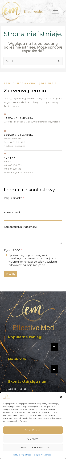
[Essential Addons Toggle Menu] (54, 347)
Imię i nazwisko (14, 198)
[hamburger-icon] (55, 11)
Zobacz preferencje (33, 447)
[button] (61, 396)
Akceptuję (33, 429)
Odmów (33, 438)
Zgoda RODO (13, 250)
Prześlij (10, 274)
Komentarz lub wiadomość (20, 226)
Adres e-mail (12, 212)
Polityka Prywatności (22, 455)
